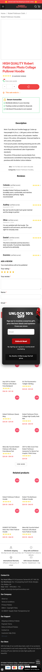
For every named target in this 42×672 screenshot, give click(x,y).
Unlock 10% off (38, 662)
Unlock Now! (21, 341)
